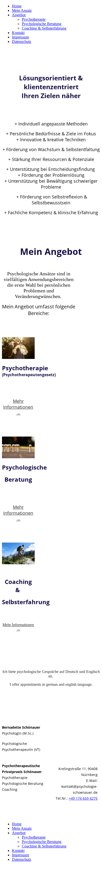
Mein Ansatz (22, 10)
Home (17, 6)
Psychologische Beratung (41, 24)
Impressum (20, 37)
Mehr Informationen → (18, 407)
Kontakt (18, 33)
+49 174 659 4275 (83, 798)
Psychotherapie (34, 19)
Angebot (19, 15)
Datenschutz (21, 41)
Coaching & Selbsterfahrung (44, 28)
